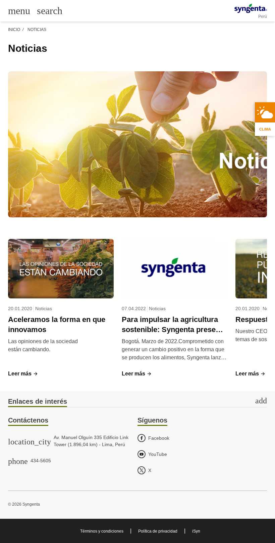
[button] (23, 374)
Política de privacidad (157, 531)
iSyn (196, 531)
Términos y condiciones (101, 531)
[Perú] (250, 8)
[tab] (137, 402)
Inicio (14, 29)
